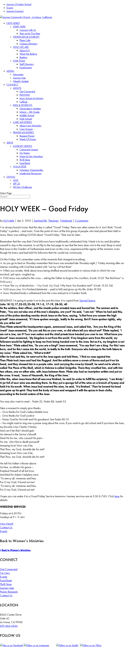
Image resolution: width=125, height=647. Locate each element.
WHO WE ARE (21, 47)
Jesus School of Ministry (31, 98)
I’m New (5, 573)
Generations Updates (30, 108)
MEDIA (10, 71)
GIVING (11, 177)
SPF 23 (16, 183)
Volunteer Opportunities (31, 170)
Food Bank (25, 163)
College (23, 101)
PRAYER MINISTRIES (23, 132)
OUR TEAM (19, 60)
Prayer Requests (9, 592)
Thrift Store (25, 159)
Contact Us (6, 527)
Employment (26, 67)
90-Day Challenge (22, 187)
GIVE (15, 180)
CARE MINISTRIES (22, 122)
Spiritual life (40, 220)
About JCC (25, 50)
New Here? (6, 524)
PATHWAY (25, 95)
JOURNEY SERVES (22, 146)
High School (26, 118)
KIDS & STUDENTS (22, 105)
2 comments (81, 220)
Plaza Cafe (25, 40)
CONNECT (12, 84)
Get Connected (27, 91)
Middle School (27, 115)
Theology (53, 220)
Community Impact (29, 149)
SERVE (10, 142)
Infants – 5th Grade (30, 112)
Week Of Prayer (28, 139)
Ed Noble (8, 220)
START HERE (19, 26)
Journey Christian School (19, 4)
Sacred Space (87, 300)
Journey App (19, 78)
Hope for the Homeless (31, 156)
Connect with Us (28, 30)
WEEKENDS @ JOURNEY (26, 37)
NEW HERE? (13, 23)
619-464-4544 (9, 626)
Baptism (23, 57)
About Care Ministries (30, 125)
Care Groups (26, 129)
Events (10, 7)
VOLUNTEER (19, 166)
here (116, 496)
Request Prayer (27, 136)
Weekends (66, 220)
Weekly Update (21, 81)
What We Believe (28, 54)
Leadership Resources (31, 173)
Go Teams (25, 153)
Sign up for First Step (30, 33)
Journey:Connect (15, 11)
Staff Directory (27, 64)
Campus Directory (28, 43)
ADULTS (17, 88)
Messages (18, 74)
